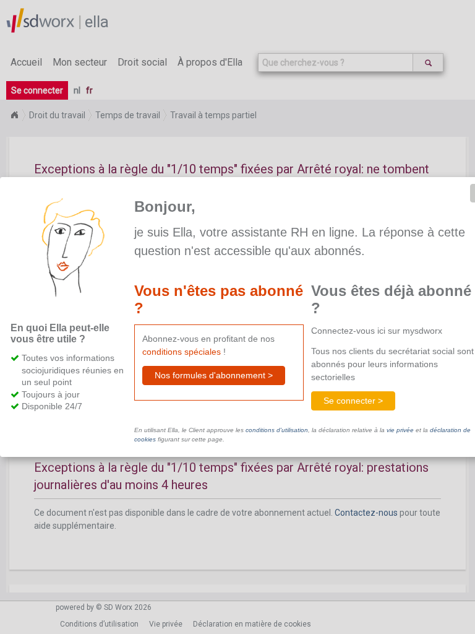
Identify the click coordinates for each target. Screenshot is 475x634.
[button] (213, 375)
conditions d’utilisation (277, 430)
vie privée (400, 430)
